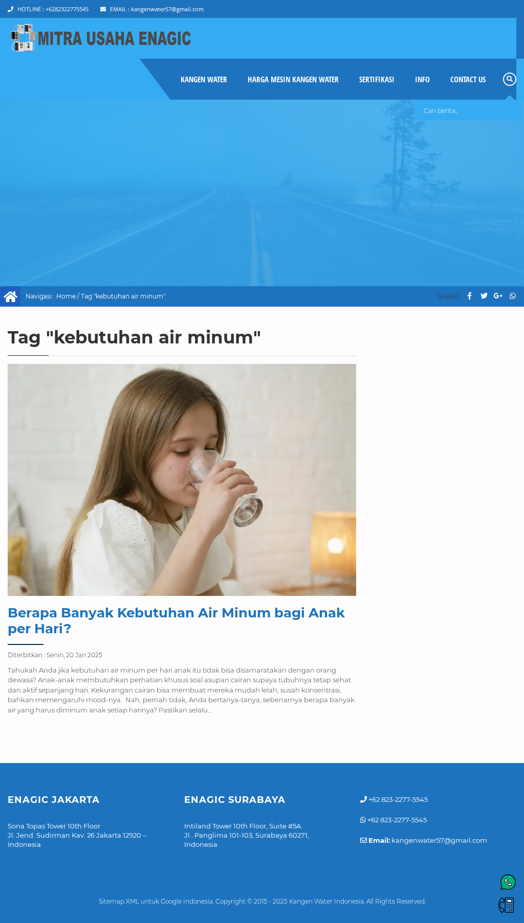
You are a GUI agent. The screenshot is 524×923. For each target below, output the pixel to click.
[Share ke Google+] (498, 296)
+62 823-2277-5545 (397, 799)
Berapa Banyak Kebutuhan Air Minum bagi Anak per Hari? (176, 621)
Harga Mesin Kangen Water (293, 79)
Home (66, 296)
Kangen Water (204, 79)
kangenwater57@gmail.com (157, 9)
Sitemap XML (119, 901)
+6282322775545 (53, 9)
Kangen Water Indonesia (326, 901)
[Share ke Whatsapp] (512, 296)
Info (422, 79)
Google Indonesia (187, 901)
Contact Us (468, 79)
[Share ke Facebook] (469, 296)
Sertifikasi (377, 79)
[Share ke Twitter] (483, 296)
